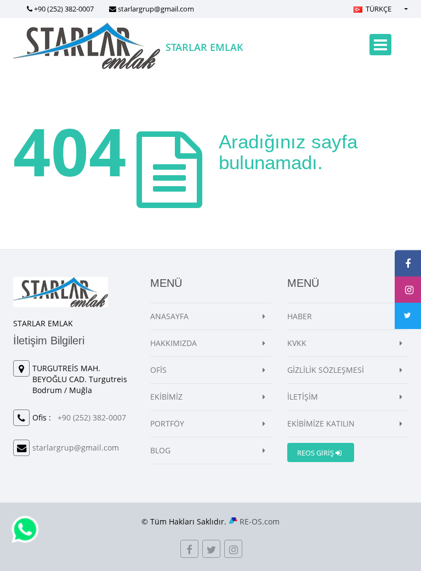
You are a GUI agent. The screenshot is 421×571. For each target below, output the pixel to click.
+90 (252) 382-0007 (64, 9)
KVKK (296, 343)
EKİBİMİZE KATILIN (321, 423)
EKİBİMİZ (166, 396)
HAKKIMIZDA (173, 343)
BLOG (160, 450)
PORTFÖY (167, 423)
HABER (299, 316)
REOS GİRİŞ (316, 453)
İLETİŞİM (302, 396)
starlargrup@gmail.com (156, 9)
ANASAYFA (169, 316)
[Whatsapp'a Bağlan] (25, 528)
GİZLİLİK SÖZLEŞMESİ (325, 370)
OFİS (158, 370)
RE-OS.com (260, 521)
